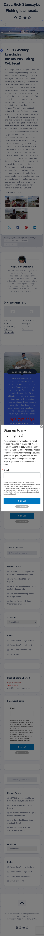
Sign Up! (22, 500)
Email (6, 470)
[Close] (41, 426)
